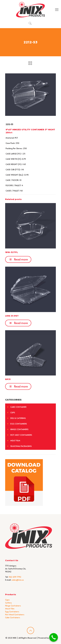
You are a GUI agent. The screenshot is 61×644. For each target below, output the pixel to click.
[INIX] (30, 9)
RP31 (7, 379)
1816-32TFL (11, 252)
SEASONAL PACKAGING (21, 446)
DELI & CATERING (18, 418)
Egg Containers (12, 611)
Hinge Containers (13, 605)
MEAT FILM (15, 440)
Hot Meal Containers (14, 614)
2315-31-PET (12, 316)
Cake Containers (12, 617)
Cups (7, 599)
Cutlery (8, 602)
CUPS (12, 412)
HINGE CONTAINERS (19, 429)
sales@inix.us (18, 579)
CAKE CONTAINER (18, 406)
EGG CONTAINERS (18, 423)
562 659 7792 (15, 576)
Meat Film (9, 608)
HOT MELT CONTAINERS (21, 434)
